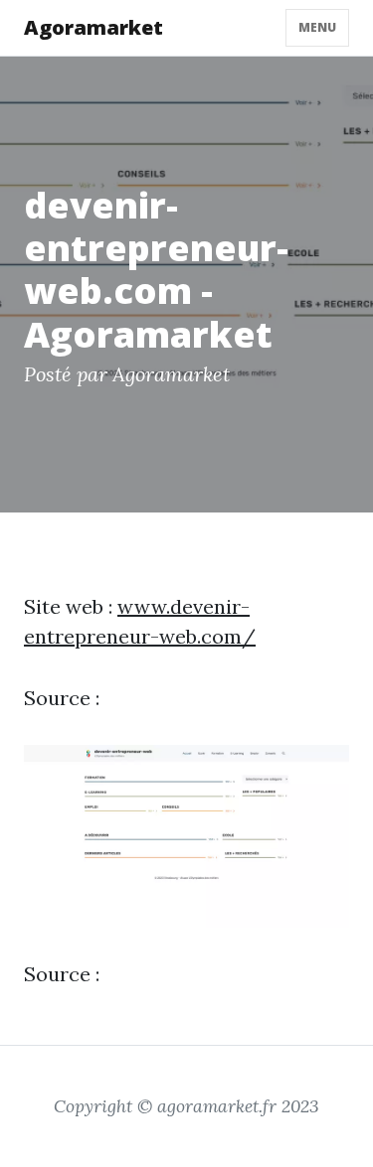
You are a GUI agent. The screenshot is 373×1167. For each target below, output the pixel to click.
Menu (317, 27)
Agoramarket (93, 27)
